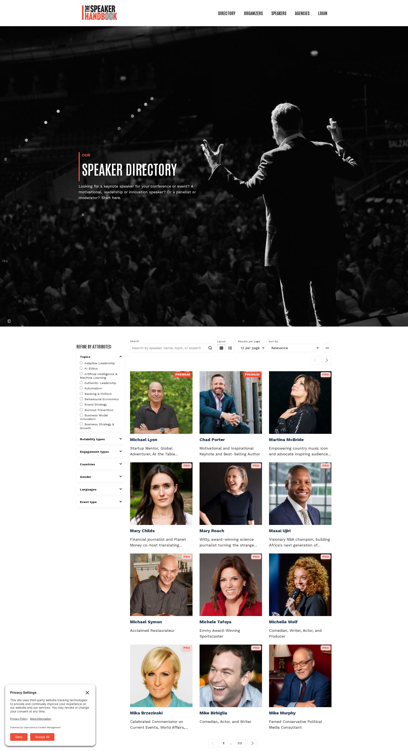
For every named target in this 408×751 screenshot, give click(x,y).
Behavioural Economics (101, 399)
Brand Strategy (95, 404)
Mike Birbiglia (213, 712)
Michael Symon (146, 621)
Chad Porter (212, 439)
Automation (93, 388)
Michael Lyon (143, 439)
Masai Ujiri (279, 530)
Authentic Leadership (100, 383)
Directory (226, 13)
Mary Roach (212, 530)
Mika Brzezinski (146, 712)
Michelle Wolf (283, 621)
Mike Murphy (282, 712)
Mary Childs (142, 530)
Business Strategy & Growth (97, 426)
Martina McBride (286, 439)
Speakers (278, 13)
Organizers (253, 13)
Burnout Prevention (98, 410)
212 (240, 743)
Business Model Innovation (94, 417)
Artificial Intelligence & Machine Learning (98, 375)
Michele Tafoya (215, 621)
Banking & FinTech (98, 394)
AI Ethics (91, 368)
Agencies (302, 13)
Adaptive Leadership (99, 363)
